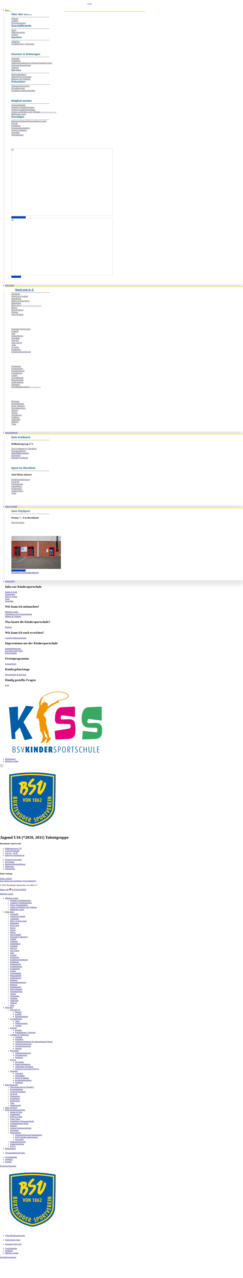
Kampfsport (15, 1098)
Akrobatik (14, 914)
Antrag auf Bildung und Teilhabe (23, 907)
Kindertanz (14, 962)
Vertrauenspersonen (23, 1046)
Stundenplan (15, 1114)
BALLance (14, 925)
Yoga (12, 1005)
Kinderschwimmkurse (19, 960)
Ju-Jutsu (13, 955)
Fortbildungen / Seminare (25, 1032)
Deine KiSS (10, 581)
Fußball (13, 939)
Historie (18, 1012)
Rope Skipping (16, 989)
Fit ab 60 (13, 1094)
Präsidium (19, 1039)
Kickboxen (14, 957)
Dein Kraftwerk (11, 433)
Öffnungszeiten (21, 1023)
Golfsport (14, 941)
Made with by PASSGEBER (13, 890)
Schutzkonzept (21, 1055)
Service (13, 1060)
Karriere (13, 1028)
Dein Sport (9, 285)
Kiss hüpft (19, 1139)
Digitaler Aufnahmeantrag (20, 900)
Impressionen (15, 1133)
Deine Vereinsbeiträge (19, 905)
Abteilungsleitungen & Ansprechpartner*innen (33, 1042)
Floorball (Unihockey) (19, 937)
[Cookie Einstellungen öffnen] (19, 1277)
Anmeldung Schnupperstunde (22, 1121)
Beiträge (13, 1126)
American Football (17, 916)
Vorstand (18, 1037)
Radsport (13, 980)
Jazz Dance (14, 950)
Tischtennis (14, 996)
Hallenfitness (15, 944)
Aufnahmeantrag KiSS (19, 1123)
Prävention (14, 1051)
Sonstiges (14, 1071)
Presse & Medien (22, 1078)
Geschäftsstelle (16, 1019)
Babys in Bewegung (18, 921)
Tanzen (13, 994)
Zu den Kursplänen (18, 1092)
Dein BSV (9, 1007)
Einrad (12, 930)
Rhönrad (13, 985)
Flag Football (15, 935)
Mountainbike (15, 976)
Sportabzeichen (16, 991)
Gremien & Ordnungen (19, 1035)
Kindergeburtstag (17, 1144)
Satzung (18, 1048)
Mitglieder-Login (17, 910)
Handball (13, 946)
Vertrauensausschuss (23, 1044)
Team (17, 1021)
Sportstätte (14, 1130)
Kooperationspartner (23, 1080)
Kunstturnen (15, 969)
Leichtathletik (15, 973)
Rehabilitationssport (18, 982)
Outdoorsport (15, 1105)
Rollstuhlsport (15, 987)
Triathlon (13, 998)
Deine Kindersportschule (15, 1110)
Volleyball (14, 1001)
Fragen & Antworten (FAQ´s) (27, 1069)
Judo (12, 953)
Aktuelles (19, 1073)
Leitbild (18, 1014)
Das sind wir (15, 1010)
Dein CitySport (11, 506)
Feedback (19, 1057)
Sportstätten (20, 1076)
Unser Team (15, 1119)
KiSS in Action (16, 1117)
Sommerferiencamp (18, 1142)
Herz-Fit (13, 948)
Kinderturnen (15, 964)
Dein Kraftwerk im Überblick (22, 1087)
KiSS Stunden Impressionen (26, 1137)
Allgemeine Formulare (24, 1067)
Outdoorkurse (15, 978)
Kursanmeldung (16, 1089)
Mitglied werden (11, 761)
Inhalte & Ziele (16, 1112)
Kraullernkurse (16, 966)
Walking (13, 1003)
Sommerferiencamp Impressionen (28, 1135)
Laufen (13, 971)
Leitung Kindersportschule (20, 1128)
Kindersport (15, 1101)
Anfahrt (18, 1026)
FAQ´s (13, 1146)
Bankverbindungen (23, 1064)
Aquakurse (14, 919)
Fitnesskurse (15, 1096)
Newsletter (19, 1062)
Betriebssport (10, 759)
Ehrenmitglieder (21, 1016)
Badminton (14, 923)
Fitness (13, 932)
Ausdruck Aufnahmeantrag (21, 903)
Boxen (12, 928)
